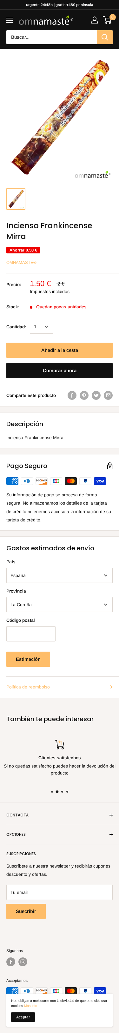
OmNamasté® (21, 262)
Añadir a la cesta (59, 350)
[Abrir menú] (9, 20)
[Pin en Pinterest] (84, 395)
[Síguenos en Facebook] (10, 961)
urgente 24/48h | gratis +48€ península (59, 5)
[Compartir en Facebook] (72, 395)
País (11, 561)
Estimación (28, 659)
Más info (30, 1006)
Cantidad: (16, 326)
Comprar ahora (59, 370)
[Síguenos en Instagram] (22, 961)
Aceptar (23, 1017)
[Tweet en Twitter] (96, 395)
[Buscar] (105, 37)
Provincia (16, 591)
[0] (107, 20)
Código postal (20, 620)
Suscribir (26, 911)
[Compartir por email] (108, 395)
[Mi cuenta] (94, 20)
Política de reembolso (28, 686)
